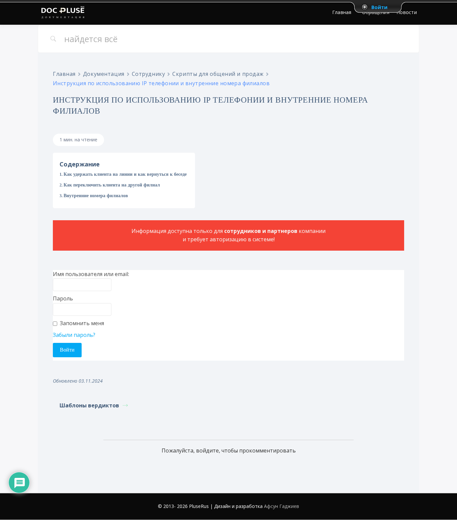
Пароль (63, 298)
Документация (103, 74)
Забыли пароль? (74, 335)
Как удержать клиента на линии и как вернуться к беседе (125, 174)
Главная (64, 74)
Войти (379, 7)
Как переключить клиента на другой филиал (112, 184)
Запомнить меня (82, 323)
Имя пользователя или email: (91, 274)
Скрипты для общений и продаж (218, 74)
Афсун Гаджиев (281, 506)
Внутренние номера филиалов (96, 195)
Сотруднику (148, 74)
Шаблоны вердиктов (89, 405)
